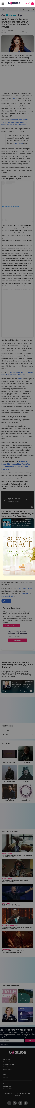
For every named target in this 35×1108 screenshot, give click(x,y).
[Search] (32, 3)
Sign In (27, 3)
